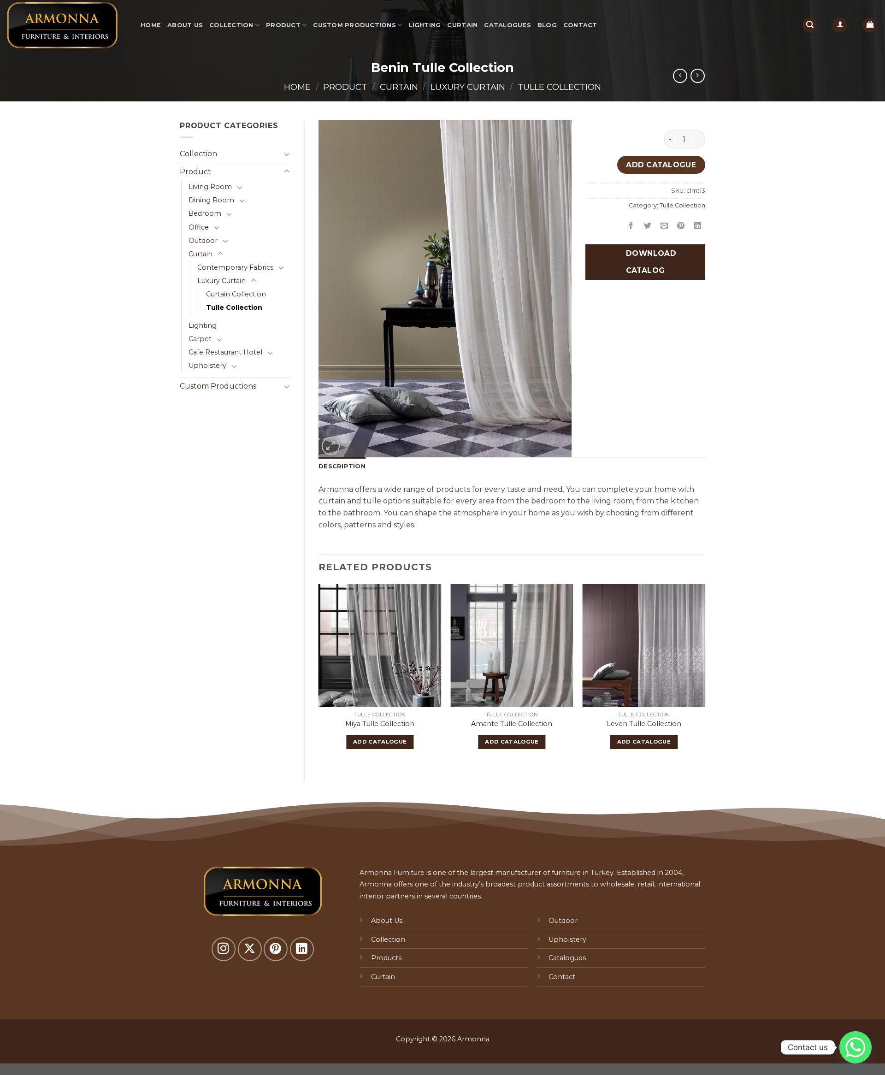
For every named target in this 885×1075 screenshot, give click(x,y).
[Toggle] (286, 153)
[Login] (839, 25)
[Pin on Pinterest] (681, 226)
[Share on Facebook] (631, 226)
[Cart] (869, 25)
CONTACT (580, 25)
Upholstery (207, 365)
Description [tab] (342, 466)
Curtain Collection (236, 294)
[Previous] (319, 675)
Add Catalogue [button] (380, 741)
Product (283, 25)
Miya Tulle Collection (379, 724)
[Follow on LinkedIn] (302, 949)
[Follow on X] (250, 949)
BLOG (547, 25)
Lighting (424, 25)
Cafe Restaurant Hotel (225, 352)
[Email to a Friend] (664, 226)
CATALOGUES (507, 25)
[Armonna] (67, 25)
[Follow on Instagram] (224, 949)
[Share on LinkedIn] (697, 226)
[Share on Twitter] (647, 226)
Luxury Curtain (468, 87)
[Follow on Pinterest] (276, 949)
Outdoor (203, 240)
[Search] (809, 25)
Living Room (210, 187)
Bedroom (205, 213)
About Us (185, 25)
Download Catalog (650, 262)
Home (151, 25)
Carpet (200, 339)
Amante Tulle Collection (511, 724)
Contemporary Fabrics (235, 267)
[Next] (705, 675)
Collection (231, 25)
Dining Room (211, 200)
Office (199, 227)
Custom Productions (354, 25)
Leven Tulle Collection (644, 724)
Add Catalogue (661, 164)
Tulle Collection (559, 87)
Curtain (462, 25)
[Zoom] (331, 446)
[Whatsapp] (855, 1047)
